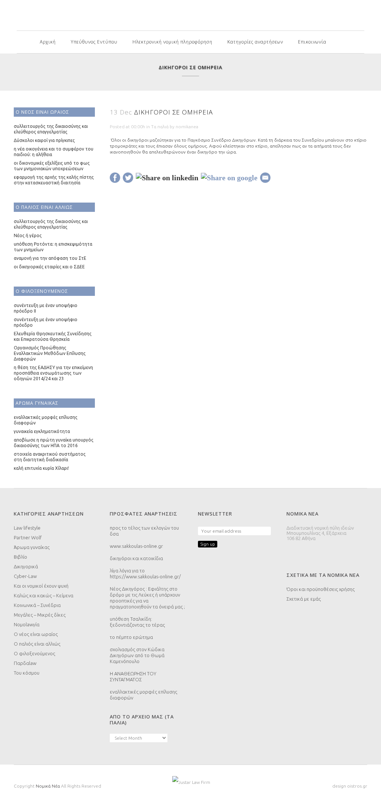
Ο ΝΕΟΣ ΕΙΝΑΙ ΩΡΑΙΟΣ (42, 112)
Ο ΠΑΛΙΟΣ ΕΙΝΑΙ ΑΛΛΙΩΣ (44, 207)
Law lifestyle (27, 527)
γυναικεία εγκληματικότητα (42, 431)
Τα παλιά (160, 126)
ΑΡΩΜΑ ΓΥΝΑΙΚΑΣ (37, 403)
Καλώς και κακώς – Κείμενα (43, 595)
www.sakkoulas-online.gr (136, 546)
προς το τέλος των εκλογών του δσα (144, 530)
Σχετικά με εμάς (303, 598)
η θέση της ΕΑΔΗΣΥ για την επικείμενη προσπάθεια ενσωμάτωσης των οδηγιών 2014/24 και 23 (53, 373)
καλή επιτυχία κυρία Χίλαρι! (41, 468)
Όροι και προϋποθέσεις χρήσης (320, 589)
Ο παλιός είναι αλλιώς (37, 643)
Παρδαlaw (25, 663)
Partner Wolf (28, 537)
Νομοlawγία (26, 624)
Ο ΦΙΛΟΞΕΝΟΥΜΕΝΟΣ (42, 291)
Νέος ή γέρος (28, 235)
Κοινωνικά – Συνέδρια (37, 605)
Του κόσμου (26, 672)
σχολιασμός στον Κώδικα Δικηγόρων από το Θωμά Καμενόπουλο (137, 655)
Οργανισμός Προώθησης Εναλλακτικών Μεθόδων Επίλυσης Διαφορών (50, 353)
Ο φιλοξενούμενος (34, 653)
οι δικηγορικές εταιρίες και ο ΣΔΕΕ (49, 266)
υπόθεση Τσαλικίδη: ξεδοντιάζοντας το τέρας (137, 621)
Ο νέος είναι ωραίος (36, 634)
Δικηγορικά (26, 566)
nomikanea (187, 126)
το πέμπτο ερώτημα (131, 637)
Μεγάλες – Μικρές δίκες (39, 614)
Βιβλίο (20, 556)
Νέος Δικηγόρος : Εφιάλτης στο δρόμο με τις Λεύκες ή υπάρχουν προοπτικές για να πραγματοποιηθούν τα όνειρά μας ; (147, 597)
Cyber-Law (25, 576)
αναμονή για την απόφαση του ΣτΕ (50, 258)
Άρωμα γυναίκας (31, 547)
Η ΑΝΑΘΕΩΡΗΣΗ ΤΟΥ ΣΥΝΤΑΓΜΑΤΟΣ (133, 676)
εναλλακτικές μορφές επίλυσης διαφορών (143, 694)
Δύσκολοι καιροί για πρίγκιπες (44, 140)
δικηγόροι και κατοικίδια (136, 558)
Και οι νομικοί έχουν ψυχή (41, 585)
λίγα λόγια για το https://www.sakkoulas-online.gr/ (145, 573)
